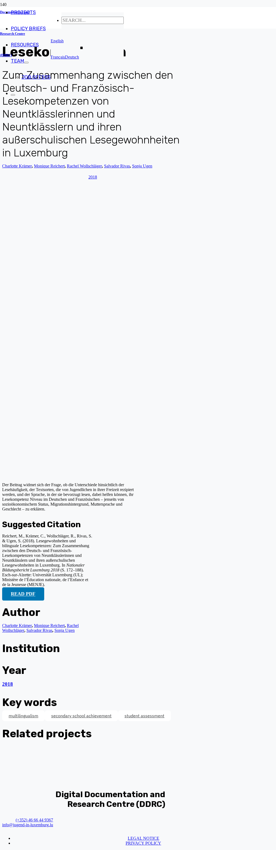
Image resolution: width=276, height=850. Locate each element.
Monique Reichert (49, 625)
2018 (7, 684)
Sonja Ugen (64, 630)
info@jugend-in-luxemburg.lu (27, 824)
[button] (57, 41)
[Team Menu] (26, 62)
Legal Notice (143, 838)
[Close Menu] (13, 95)
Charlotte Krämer (17, 166)
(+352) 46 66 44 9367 (34, 820)
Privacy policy (143, 843)
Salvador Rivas (39, 630)
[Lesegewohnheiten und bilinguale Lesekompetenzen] (104, 475)
